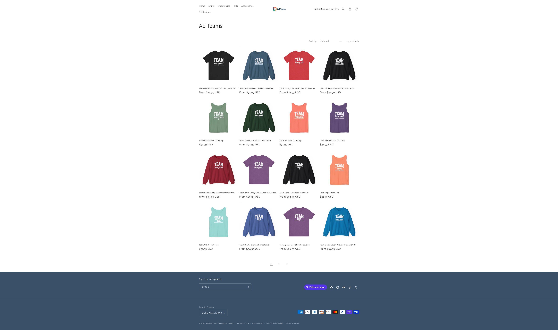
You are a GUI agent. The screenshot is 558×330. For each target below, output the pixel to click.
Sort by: (313, 41)
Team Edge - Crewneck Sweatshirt (294, 193)
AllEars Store (211, 323)
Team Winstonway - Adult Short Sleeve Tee (217, 88)
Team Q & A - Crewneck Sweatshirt (254, 245)
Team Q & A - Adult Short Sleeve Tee (295, 245)
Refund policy (257, 323)
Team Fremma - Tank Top (290, 140)
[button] (343, 9)
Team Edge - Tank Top (329, 193)
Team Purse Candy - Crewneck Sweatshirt (216, 193)
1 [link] (271, 263)
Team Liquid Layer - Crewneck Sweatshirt (337, 245)
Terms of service (292, 323)
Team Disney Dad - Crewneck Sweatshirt (337, 88)
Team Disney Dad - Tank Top (211, 140)
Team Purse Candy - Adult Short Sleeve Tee (257, 193)
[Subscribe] (248, 287)
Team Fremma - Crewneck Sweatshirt (255, 140)
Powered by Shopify (226, 323)
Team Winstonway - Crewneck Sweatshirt (256, 88)
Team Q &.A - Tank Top (209, 245)
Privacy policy (243, 323)
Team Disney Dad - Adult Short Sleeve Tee (297, 88)
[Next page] (287, 263)
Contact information (274, 323)
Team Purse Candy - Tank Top (332, 140)
